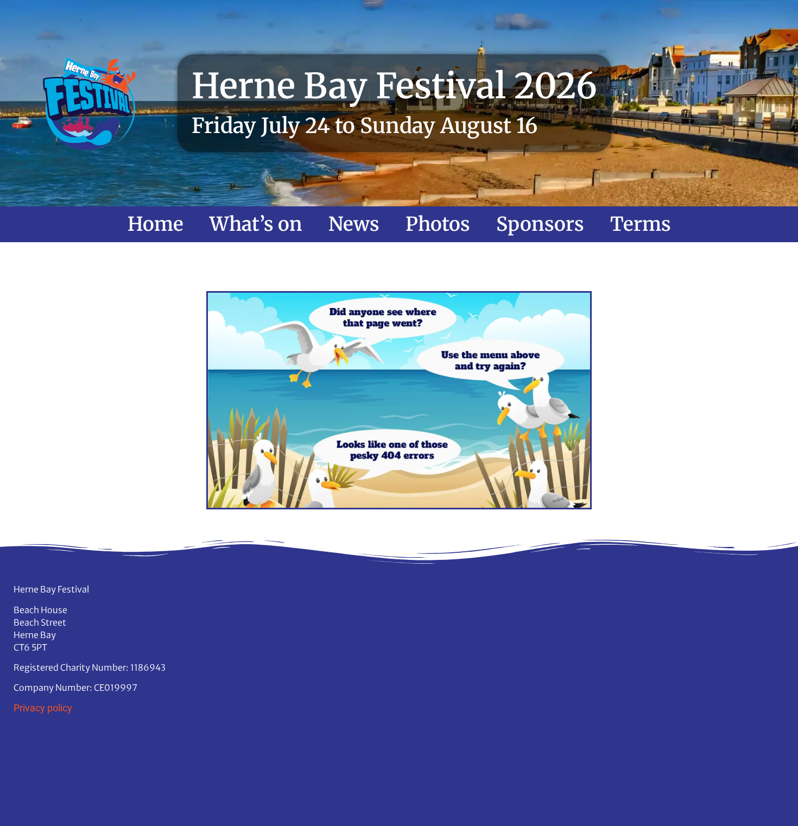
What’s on (256, 224)
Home (155, 224)
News (353, 224)
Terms (640, 224)
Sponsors (540, 224)
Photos (438, 224)
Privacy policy (43, 708)
